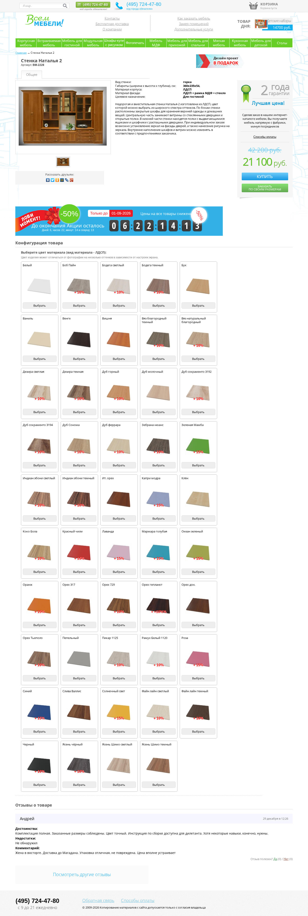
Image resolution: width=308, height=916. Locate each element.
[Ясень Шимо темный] (159, 765)
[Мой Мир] (62, 180)
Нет (286, 859)
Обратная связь (98, 900)
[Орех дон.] (198, 606)
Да (275, 859)
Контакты (112, 18)
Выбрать (39, 305)
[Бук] (198, 286)
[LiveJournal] (66, 180)
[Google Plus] (71, 180)
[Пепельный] (79, 659)
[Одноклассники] (57, 180)
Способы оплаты (264, 137)
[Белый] (40, 286)
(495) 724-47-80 (95, 4)
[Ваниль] (40, 339)
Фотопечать (135, 43)
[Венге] (79, 339)
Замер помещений (194, 23)
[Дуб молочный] (159, 393)
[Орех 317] (79, 606)
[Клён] (198, 499)
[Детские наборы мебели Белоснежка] (261, 28)
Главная (21, 53)
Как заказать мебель (193, 18)
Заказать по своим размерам (265, 187)
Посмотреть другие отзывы (82, 874)
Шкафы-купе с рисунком (114, 43)
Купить (265, 176)
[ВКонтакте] (48, 180)
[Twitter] (52, 180)
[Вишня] (119, 339)
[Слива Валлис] (79, 712)
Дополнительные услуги (194, 29)
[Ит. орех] (119, 499)
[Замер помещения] (221, 67)
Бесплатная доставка (112, 23)
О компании (112, 29)
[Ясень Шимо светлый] (119, 765)
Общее (31, 74)
